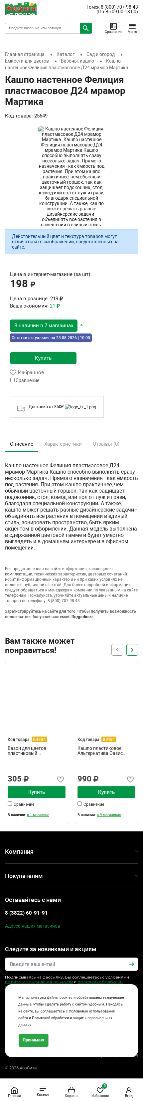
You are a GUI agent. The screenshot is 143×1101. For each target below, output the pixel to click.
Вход (129, 1096)
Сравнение (113, 32)
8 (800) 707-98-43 (119, 7)
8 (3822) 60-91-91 (26, 913)
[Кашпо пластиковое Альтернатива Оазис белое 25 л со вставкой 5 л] (106, 693)
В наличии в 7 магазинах (43, 326)
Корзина (71, 1096)
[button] (46, 325)
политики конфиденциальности (39, 981)
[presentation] (132, 650)
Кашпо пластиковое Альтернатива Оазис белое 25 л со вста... (100, 751)
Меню (132, 32)
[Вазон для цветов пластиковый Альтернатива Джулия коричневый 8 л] (37, 693)
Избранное (100, 1091)
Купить (43, 358)
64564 (39, 739)
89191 (109, 739)
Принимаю (33, 1039)
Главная (14, 1096)
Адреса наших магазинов (32, 926)
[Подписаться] (131, 964)
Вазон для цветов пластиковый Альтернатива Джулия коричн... (32, 751)
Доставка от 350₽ (47, 406)
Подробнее (82, 616)
